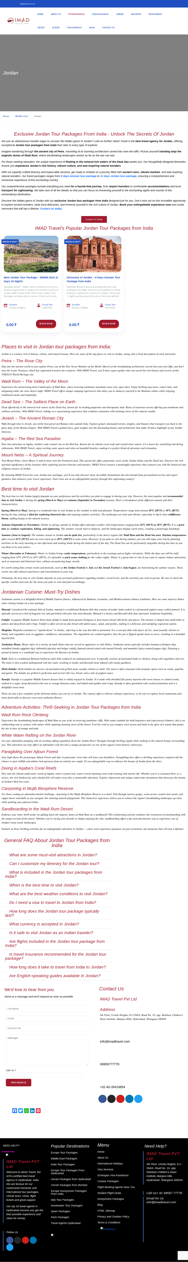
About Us (56, 14)
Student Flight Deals (109, 1193)
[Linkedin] (129, 1099)
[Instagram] (111, 1099)
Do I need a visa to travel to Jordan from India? (52, 902)
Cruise (41, 28)
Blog (92, 28)
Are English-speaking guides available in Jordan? (54, 975)
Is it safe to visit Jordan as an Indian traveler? (51, 932)
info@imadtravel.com (27, 4)
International (76, 14)
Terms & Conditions (108, 1222)
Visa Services (74, 28)
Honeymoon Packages (110, 1198)
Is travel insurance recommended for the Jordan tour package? (55, 956)
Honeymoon (155, 14)
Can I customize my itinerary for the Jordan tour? (54, 863)
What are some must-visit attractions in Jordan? (53, 855)
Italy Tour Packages (62, 1199)
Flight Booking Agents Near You (116, 1187)
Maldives (136, 14)
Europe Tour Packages (64, 1152)
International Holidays (110, 1163)
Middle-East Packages (64, 1158)
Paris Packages (60, 1217)
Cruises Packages (108, 1181)
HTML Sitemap (106, 1210)
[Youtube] (120, 1099)
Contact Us (108, 28)
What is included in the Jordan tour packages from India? (53, 874)
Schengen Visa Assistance (113, 1175)
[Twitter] (138, 1099)
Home (40, 14)
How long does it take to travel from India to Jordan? (57, 967)
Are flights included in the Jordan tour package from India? (55, 943)
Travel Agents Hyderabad (65, 1223)
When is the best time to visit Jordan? (44, 885)
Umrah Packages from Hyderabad (71, 1179)
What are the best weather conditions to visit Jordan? (58, 894)
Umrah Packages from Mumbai (69, 1185)
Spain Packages (60, 1211)
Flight (56, 28)
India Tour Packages (63, 1164)
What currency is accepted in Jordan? (44, 924)
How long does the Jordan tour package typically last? (52, 913)
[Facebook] (102, 1099)
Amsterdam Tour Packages (67, 1205)
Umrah (120, 14)
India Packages (100, 14)
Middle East (21, 116)
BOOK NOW (46, 323)
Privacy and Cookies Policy (113, 1216)
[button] (57, 855)
